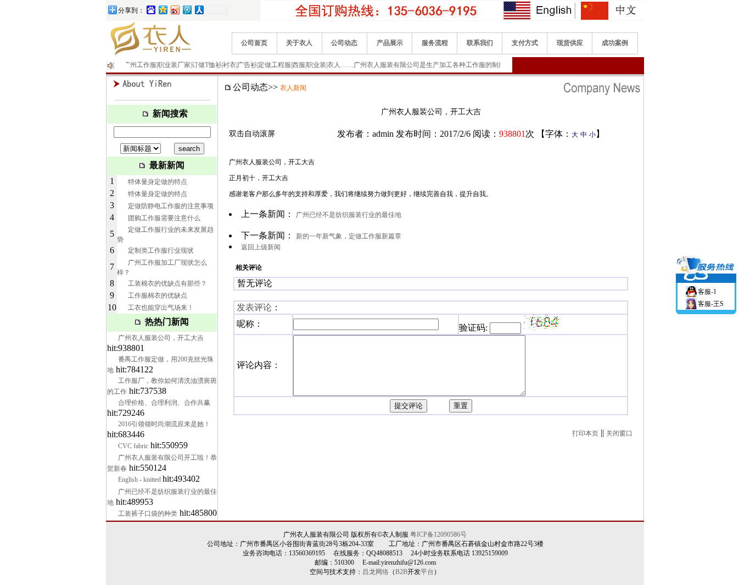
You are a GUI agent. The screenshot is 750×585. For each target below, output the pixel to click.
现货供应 (570, 43)
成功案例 (615, 43)
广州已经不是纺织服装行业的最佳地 (348, 215)
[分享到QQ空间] (162, 9)
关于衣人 (299, 43)
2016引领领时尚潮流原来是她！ (164, 424)
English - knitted (140, 479)
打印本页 (585, 433)
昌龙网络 (375, 572)
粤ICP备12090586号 (438, 534)
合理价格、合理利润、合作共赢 (164, 402)
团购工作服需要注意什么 (164, 218)
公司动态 (344, 43)
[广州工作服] (150, 55)
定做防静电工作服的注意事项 (171, 206)
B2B (401, 572)
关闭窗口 (619, 433)
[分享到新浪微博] (175, 9)
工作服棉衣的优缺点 (157, 295)
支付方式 (525, 43)
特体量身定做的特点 (157, 182)
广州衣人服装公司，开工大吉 (161, 338)
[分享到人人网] (199, 9)
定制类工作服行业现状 (161, 250)
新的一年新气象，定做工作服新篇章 (348, 236)
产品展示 (390, 43)
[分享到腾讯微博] (187, 9)
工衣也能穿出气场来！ (161, 307)
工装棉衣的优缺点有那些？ (167, 283)
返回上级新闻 (261, 247)
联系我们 (480, 43)
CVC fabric (133, 446)
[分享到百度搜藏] (150, 9)
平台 (427, 572)
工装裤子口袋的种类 (147, 513)
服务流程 (435, 43)
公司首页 (254, 43)
